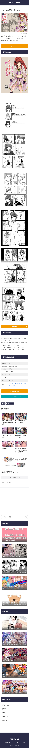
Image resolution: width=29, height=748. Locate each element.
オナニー (11, 383)
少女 (15, 383)
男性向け (18, 383)
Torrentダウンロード (15, 397)
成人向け (23, 383)
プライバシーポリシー (21, 743)
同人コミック (10, 403)
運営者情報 (7, 743)
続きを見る (14, 326)
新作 (14, 385)
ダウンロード (14, 46)
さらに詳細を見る (14, 391)
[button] (26, 517)
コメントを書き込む (14, 477)
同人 (4, 403)
